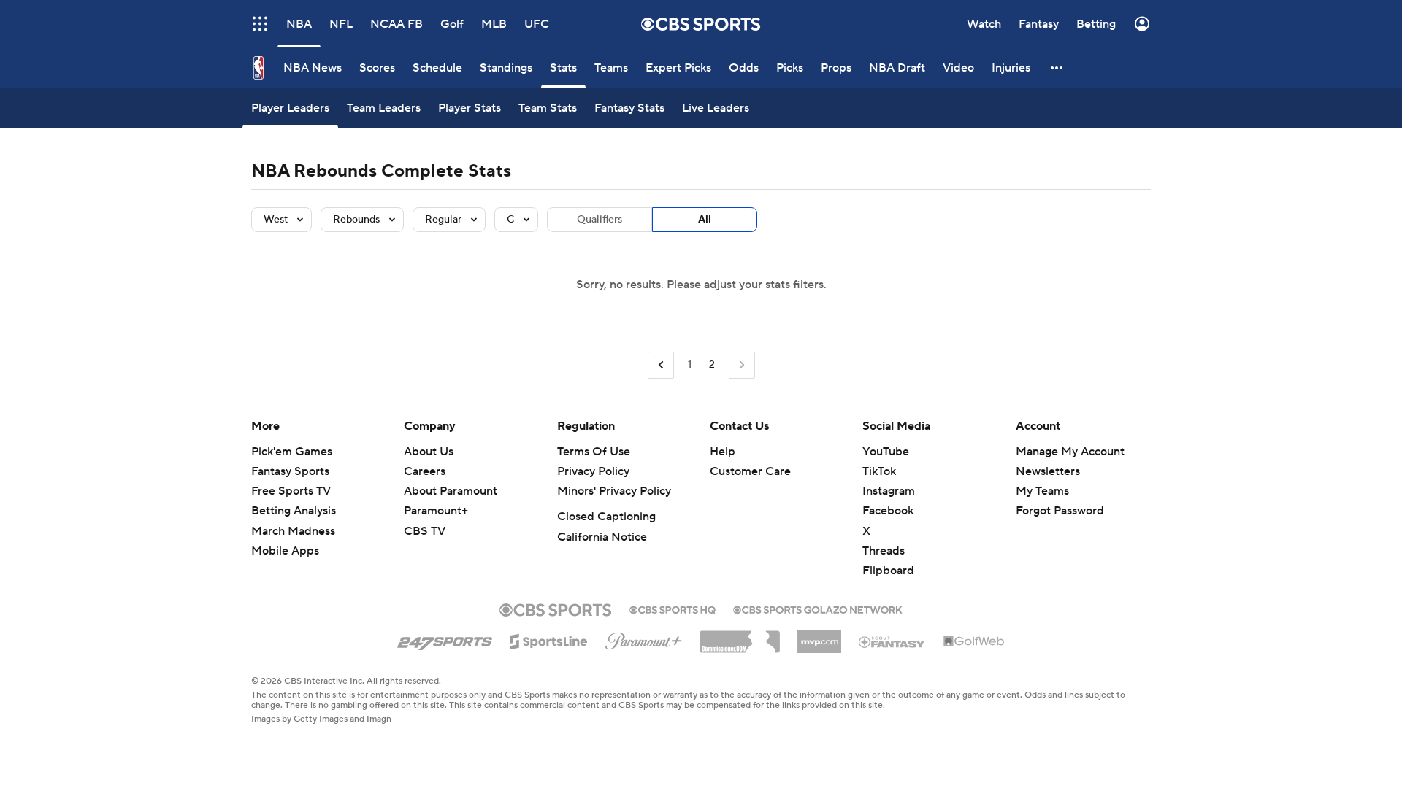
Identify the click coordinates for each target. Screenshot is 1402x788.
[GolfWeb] (974, 642)
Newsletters (1048, 471)
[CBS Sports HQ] (672, 608)
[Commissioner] (740, 636)
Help (722, 451)
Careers (424, 471)
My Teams (1042, 491)
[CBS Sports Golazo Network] (818, 608)
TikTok (879, 471)
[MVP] (819, 636)
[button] (259, 23)
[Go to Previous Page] (661, 365)
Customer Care (750, 471)
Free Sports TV (291, 491)
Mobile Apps (285, 551)
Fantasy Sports (290, 471)
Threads (883, 551)
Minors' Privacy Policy (614, 491)
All (704, 219)
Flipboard (888, 570)
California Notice (602, 537)
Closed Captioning (606, 516)
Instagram (888, 491)
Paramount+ (436, 510)
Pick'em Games (291, 451)
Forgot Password (1060, 510)
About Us (428, 451)
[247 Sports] (444, 639)
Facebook (887, 510)
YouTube (885, 451)
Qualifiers (599, 219)
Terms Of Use (593, 451)
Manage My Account (1070, 451)
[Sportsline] (549, 639)
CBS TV (424, 531)
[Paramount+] (643, 638)
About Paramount (450, 491)
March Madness (293, 531)
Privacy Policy (593, 471)
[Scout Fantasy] (892, 641)
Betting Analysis (293, 510)
